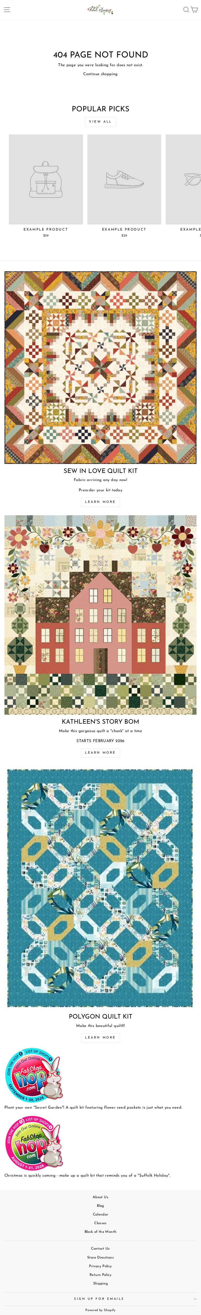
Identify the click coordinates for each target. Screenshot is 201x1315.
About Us (100, 1197)
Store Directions (100, 1257)
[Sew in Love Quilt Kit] (100, 367)
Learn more (100, 502)
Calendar (100, 1214)
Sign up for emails (99, 1299)
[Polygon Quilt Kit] (100, 888)
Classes (100, 1223)
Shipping (100, 1283)
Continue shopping (100, 74)
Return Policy (100, 1275)
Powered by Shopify (100, 1310)
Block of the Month (101, 1232)
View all (100, 121)
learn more (100, 752)
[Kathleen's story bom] (100, 615)
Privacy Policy (100, 1266)
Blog (100, 1206)
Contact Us (100, 1248)
